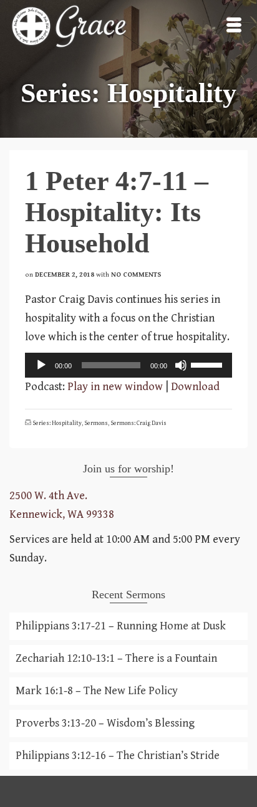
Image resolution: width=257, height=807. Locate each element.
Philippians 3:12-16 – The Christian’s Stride (118, 755)
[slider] (208, 364)
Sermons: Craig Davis (138, 423)
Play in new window (115, 386)
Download (195, 386)
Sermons (96, 423)
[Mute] (181, 365)
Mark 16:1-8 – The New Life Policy (97, 690)
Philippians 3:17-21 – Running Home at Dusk (121, 626)
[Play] (41, 365)
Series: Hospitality (57, 423)
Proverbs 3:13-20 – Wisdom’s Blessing (105, 723)
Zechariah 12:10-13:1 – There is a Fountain (116, 658)
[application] (128, 365)
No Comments (136, 274)
